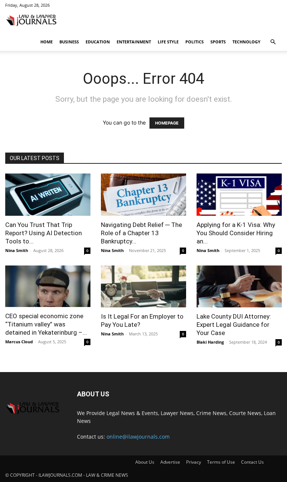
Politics (194, 41)
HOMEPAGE (167, 123)
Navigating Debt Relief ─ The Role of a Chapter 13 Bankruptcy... (141, 233)
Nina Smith (16, 250)
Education (98, 41)
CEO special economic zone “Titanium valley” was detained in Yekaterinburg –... (46, 324)
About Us (144, 462)
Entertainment (134, 41)
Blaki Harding (210, 342)
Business (69, 41)
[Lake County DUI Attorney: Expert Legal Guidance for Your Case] (239, 286)
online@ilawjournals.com (138, 436)
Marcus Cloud (19, 341)
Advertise (170, 462)
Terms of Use (221, 462)
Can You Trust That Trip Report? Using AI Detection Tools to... (43, 233)
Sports (218, 41)
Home (46, 41)
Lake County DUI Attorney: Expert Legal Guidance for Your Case (234, 325)
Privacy (193, 462)
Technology (246, 41)
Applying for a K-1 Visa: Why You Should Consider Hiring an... (236, 233)
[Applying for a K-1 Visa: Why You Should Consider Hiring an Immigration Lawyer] (239, 195)
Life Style (168, 41)
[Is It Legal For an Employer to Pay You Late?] (143, 286)
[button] (273, 42)
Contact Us (252, 462)
